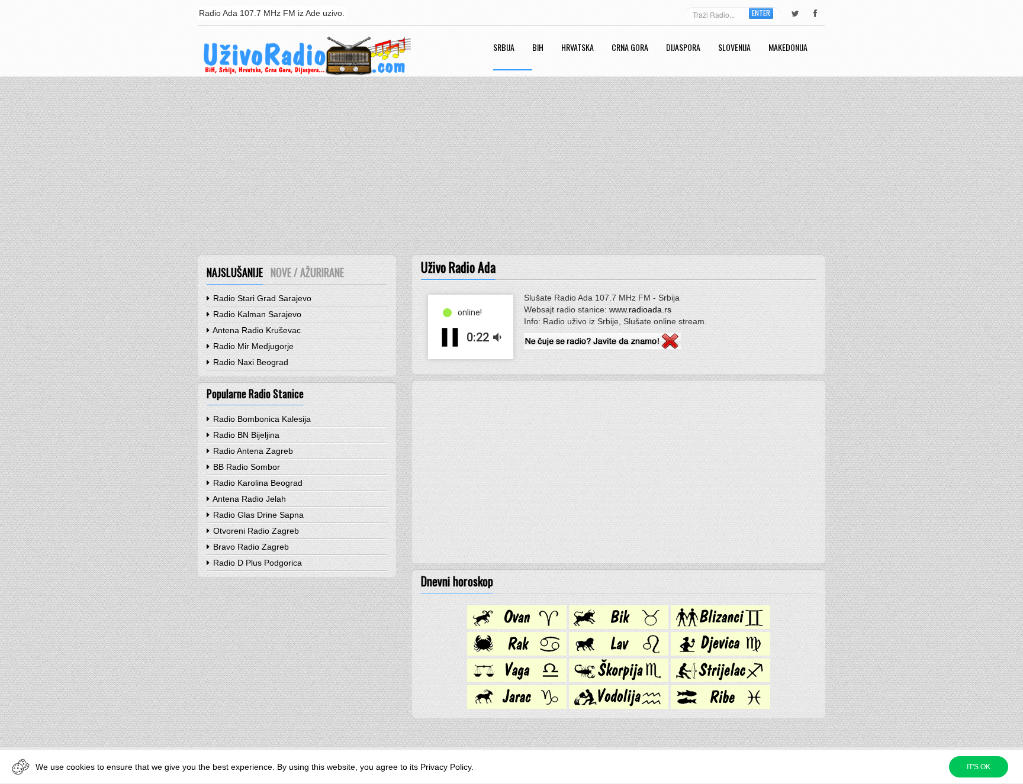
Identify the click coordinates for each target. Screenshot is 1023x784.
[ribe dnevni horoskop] (720, 706)
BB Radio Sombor (245, 467)
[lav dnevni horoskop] (618, 652)
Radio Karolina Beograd (257, 483)
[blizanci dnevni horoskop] (720, 626)
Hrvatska (577, 48)
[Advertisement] (511, 166)
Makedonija (788, 48)
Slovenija (734, 48)
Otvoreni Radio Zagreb (255, 530)
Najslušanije (235, 272)
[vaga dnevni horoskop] (517, 679)
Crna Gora (630, 48)
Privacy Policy (445, 767)
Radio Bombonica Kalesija (261, 419)
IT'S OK (978, 767)
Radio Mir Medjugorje (252, 346)
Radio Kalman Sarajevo (256, 314)
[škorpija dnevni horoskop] (618, 679)
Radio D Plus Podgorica (256, 562)
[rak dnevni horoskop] (517, 652)
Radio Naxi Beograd (249, 362)
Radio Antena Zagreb (252, 451)
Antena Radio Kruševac (256, 330)
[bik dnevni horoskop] (618, 626)
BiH (537, 48)
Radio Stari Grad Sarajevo (261, 298)
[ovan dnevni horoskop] (517, 626)
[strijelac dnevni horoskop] (720, 679)
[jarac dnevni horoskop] (517, 706)
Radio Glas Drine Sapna (257, 515)
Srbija (503, 48)
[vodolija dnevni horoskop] (618, 706)
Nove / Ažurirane (307, 272)
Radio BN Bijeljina (245, 435)
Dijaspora (683, 48)
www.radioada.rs (640, 309)
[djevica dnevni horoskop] (720, 652)
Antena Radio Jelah (248, 499)
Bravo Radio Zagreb (250, 546)
